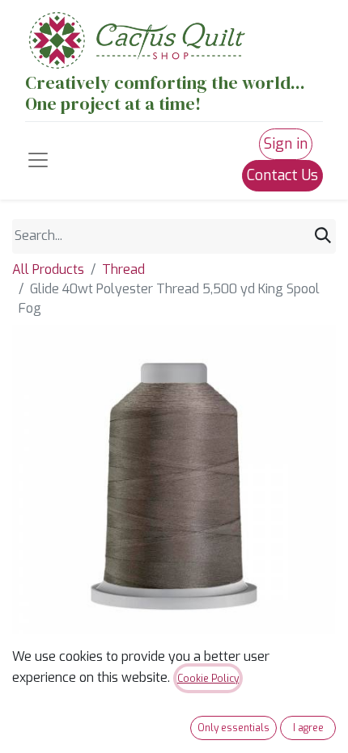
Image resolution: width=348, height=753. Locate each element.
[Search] (323, 236)
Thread (123, 269)
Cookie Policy (208, 678)
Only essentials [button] (233, 727)
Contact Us (282, 175)
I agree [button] (308, 727)
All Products (48, 269)
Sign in (286, 144)
